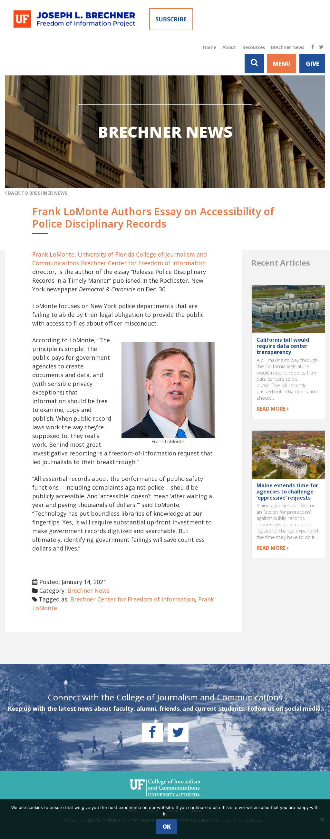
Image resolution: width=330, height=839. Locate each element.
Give (312, 63)
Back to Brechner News (37, 193)
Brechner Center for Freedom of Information (143, 263)
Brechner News (287, 47)
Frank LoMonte (53, 254)
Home (209, 47)
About (229, 47)
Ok (166, 826)
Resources (253, 47)
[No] (322, 819)
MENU (281, 63)
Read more (272, 408)
